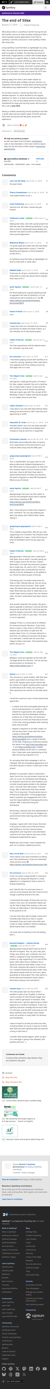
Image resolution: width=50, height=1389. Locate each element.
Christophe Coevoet (18, 439)
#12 (46, 377)
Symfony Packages (9, 1239)
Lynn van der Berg (17, 181)
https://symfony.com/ (27, 747)
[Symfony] (21, 7)
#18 (46, 527)
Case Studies (31, 1239)
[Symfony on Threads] (11, 1374)
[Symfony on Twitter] (17, 1369)
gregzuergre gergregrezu (20, 456)
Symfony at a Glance (10, 1235)
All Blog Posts (31, 1232)
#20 (46, 653)
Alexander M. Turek (18, 422)
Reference (6, 1274)
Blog (28, 1228)
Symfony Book (7, 1270)
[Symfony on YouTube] (45, 1369)
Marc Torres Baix (17, 853)
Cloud (28, 1242)
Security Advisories (33, 1264)
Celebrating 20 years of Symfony (22, 1214)
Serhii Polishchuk (17, 204)
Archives (8, 1073)
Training (5, 1285)
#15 (46, 439)
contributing (37, 141)
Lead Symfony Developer (17, 159)
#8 (47, 311)
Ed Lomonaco (15, 356)
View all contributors (10, 1179)
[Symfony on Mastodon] (24, 1369)
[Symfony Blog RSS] (24, 1374)
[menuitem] (13, 1232)
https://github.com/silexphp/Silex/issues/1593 (28, 864)
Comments (9, 175)
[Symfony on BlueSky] (4, 1374)
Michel (12, 674)
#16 (46, 457)
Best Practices (7, 1281)
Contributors (7, 1341)
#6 (47, 270)
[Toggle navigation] (45, 8)
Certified (29, 218)
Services (29, 1281)
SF (3, 2)
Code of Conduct (8, 1351)
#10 (46, 341)
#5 (47, 243)
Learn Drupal (7, 1313)
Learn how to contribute (12, 1199)
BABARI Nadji (15, 270)
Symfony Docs (7, 1267)
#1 (47, 181)
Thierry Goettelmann (18, 192)
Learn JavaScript (8, 1309)
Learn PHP (6, 1305)
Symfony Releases (9, 1242)
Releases (29, 1260)
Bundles (5, 1277)
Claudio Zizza (15, 988)
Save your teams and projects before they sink (25, 1139)
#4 (47, 219)
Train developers (32, 1288)
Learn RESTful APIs (9, 1316)
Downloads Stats (8, 1355)
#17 (46, 489)
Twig (28, 1271)
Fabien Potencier (31, 25)
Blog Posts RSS (11, 1077)
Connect (40, 2)
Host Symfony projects (35, 1304)
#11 (46, 356)
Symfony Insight (32, 1267)
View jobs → (40, 160)
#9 (47, 323)
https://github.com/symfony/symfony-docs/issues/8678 (25, 301)
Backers (5, 1348)
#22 (46, 853)
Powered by (31, 1310)
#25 (46, 988)
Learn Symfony (8, 1263)
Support (5, 1359)
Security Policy (8, 1246)
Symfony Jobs (7, 1344)
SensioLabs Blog (32, 1275)
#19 (46, 552)
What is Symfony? (9, 1228)
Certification (7, 1292)
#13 (46, 406)
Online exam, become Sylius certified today (23, 1100)
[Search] (47, 2)
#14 (46, 422)
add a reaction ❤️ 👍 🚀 (17, 125)
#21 (46, 674)
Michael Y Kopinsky (27, 1164)
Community (19, 131)
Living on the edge (33, 1257)
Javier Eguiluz (15, 287)
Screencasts (7, 1298)
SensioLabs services (34, 1285)
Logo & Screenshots (10, 1250)
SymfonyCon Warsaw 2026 (13, 13)
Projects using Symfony (11, 1337)
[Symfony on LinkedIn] (31, 1369)
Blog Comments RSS (13, 1082)
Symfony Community (10, 1326)
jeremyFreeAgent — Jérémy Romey (24, 943)
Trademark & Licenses (11, 1253)
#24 (46, 944)
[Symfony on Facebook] (38, 1369)
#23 (46, 873)
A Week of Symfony (33, 1235)
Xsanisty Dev (15, 323)
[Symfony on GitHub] (4, 1369)
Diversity (29, 1253)
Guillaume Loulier (17, 218)
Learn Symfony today (21, 2)
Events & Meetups (9, 1333)
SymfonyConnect (9, 1330)
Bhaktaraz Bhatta (17, 243)
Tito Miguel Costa (17, 376)
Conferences (31, 1250)
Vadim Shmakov (16, 406)
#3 (47, 204)
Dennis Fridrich (16, 311)
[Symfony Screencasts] (17, 1374)
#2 (47, 192)
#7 (47, 288)
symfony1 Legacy (9, 1257)
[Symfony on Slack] (11, 1369)
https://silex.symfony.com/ (20, 666)
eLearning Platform (10, 1288)
